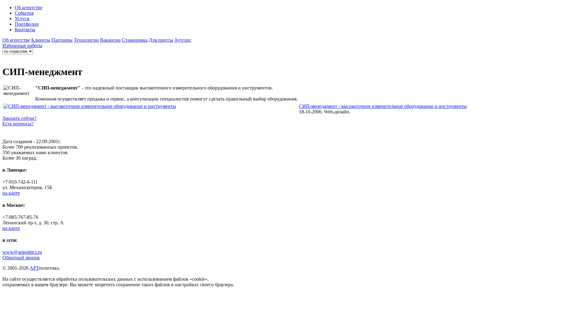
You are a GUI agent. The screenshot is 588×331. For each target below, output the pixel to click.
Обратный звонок (21, 257)
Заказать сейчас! (19, 118)
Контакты (25, 29)
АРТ (34, 268)
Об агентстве (28, 7)
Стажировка (135, 40)
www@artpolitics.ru (22, 252)
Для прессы (161, 40)
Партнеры (62, 40)
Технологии (86, 40)
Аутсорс (182, 40)
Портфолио (27, 24)
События (24, 13)
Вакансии (110, 40)
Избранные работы (22, 45)
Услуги (22, 18)
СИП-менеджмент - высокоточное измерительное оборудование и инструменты (383, 106)
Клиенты (40, 40)
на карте (11, 193)
